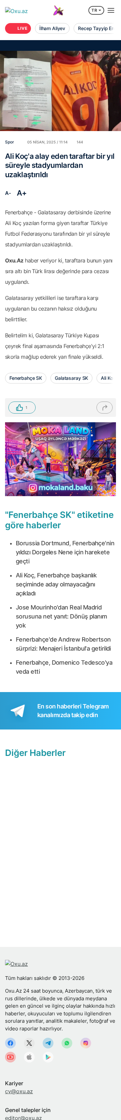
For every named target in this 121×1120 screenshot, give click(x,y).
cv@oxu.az (19, 1091)
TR (94, 10)
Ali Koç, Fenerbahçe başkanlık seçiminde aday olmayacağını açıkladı (56, 584)
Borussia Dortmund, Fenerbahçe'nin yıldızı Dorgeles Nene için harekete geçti (65, 552)
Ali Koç (108, 378)
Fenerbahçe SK (25, 378)
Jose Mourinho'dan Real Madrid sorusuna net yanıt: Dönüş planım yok (61, 616)
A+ (22, 193)
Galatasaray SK (71, 378)
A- (8, 193)
